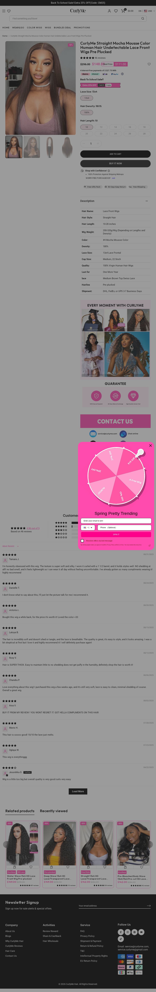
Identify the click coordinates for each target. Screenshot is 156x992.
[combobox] (88, 527)
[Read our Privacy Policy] (149, 545)
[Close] (150, 445)
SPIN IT (116, 534)
